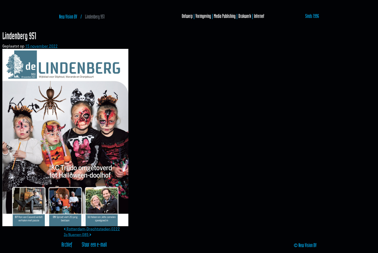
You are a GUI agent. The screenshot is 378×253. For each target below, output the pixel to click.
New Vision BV (68, 17)
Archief (66, 244)
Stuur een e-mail (94, 244)
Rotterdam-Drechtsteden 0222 (93, 229)
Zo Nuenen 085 (76, 234)
